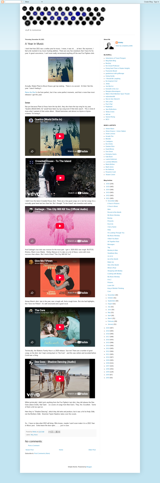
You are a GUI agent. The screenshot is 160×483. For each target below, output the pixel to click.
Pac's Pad (109, 104)
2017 (108, 337)
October (111, 298)
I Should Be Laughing (113, 78)
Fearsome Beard (111, 71)
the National (110, 169)
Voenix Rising (110, 117)
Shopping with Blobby (115, 271)
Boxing (110, 218)
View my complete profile (124, 46)
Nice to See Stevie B (113, 99)
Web (109, 209)
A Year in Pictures (113, 203)
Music (36, 434)
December (111, 201)
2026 (108, 184)
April (109, 315)
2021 (108, 198)
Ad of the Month (113, 259)
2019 (108, 331)
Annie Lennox (110, 134)
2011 (108, 354)
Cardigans (109, 141)
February (111, 321)
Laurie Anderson (111, 159)
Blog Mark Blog (111, 61)
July (109, 307)
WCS (107, 119)
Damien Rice (110, 146)
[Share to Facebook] (57, 432)
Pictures (110, 282)
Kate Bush (109, 157)
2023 (108, 192)
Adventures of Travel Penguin (116, 58)
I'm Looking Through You (116, 233)
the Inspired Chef (111, 81)
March (110, 318)
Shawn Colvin (110, 174)
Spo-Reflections (111, 109)
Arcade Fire (110, 136)
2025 (108, 186)
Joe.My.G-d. (110, 86)
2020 (108, 328)
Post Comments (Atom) (42, 453)
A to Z (109, 279)
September (112, 301)
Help (109, 230)
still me (108, 114)
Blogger (89, 467)
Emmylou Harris (111, 154)
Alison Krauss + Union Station (116, 131)
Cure (109, 291)
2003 (108, 378)
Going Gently (110, 76)
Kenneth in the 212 (112, 89)
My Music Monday (114, 215)
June (110, 310)
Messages (111, 244)
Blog (32, 434)
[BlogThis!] (52, 432)
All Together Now (113, 241)
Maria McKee (110, 164)
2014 (108, 345)
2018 (108, 334)
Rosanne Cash (111, 172)
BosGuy (108, 63)
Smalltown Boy (113, 253)
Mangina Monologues (113, 91)
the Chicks (109, 144)
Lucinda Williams (111, 162)
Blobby (120, 42)
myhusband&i (110, 96)
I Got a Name (112, 227)
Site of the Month (113, 265)
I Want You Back (113, 239)
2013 (108, 348)
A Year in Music (113, 206)
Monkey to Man (113, 250)
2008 (108, 363)
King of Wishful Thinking (116, 288)
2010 (108, 357)
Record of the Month (114, 212)
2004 (108, 375)
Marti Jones (110, 167)
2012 (108, 351)
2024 (108, 189)
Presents (111, 221)
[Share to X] (54, 432)
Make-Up (111, 262)
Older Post (92, 450)
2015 (108, 342)
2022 (108, 195)
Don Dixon (109, 151)
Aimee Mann (110, 129)
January (111, 324)
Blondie (108, 139)
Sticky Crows (110, 112)
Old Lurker (109, 102)
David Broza (110, 149)
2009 (108, 360)
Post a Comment (33, 445)
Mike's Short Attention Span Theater (118, 94)
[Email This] (49, 432)
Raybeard (109, 107)
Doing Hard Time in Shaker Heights (118, 68)
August (110, 304)
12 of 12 (110, 256)
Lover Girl (111, 285)
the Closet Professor (112, 66)
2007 (108, 366)
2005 (108, 372)
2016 (108, 340)
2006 (108, 369)
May (109, 312)
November (111, 295)
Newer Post (30, 450)
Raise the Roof (30, 92)
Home (61, 450)
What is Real (112, 268)
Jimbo (108, 84)
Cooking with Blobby (115, 274)
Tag (109, 247)
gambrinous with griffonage (115, 73)
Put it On (110, 224)
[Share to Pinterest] (59, 432)
